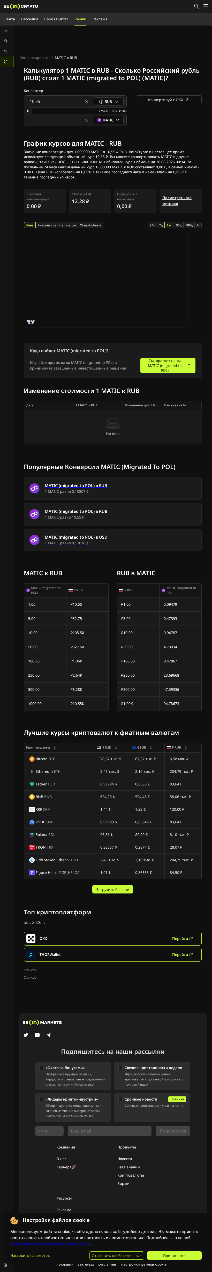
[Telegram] (49, 1035)
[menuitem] (6, 31)
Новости (124, 1158)
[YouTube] (37, 1035)
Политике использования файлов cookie (50, 1244)
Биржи (123, 1183)
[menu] (6, 46)
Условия (66, 1264)
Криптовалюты (130, 1175)
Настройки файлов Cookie (143, 1264)
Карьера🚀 (66, 1166)
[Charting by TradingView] (30, 322)
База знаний (128, 1166)
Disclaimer (107, 1264)
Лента (9, 19)
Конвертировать (34, 57)
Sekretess (86, 1264)
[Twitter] (26, 1035)
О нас (61, 1158)
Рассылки (29, 19)
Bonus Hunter (56, 19)
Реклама (100, 19)
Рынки (80, 19)
